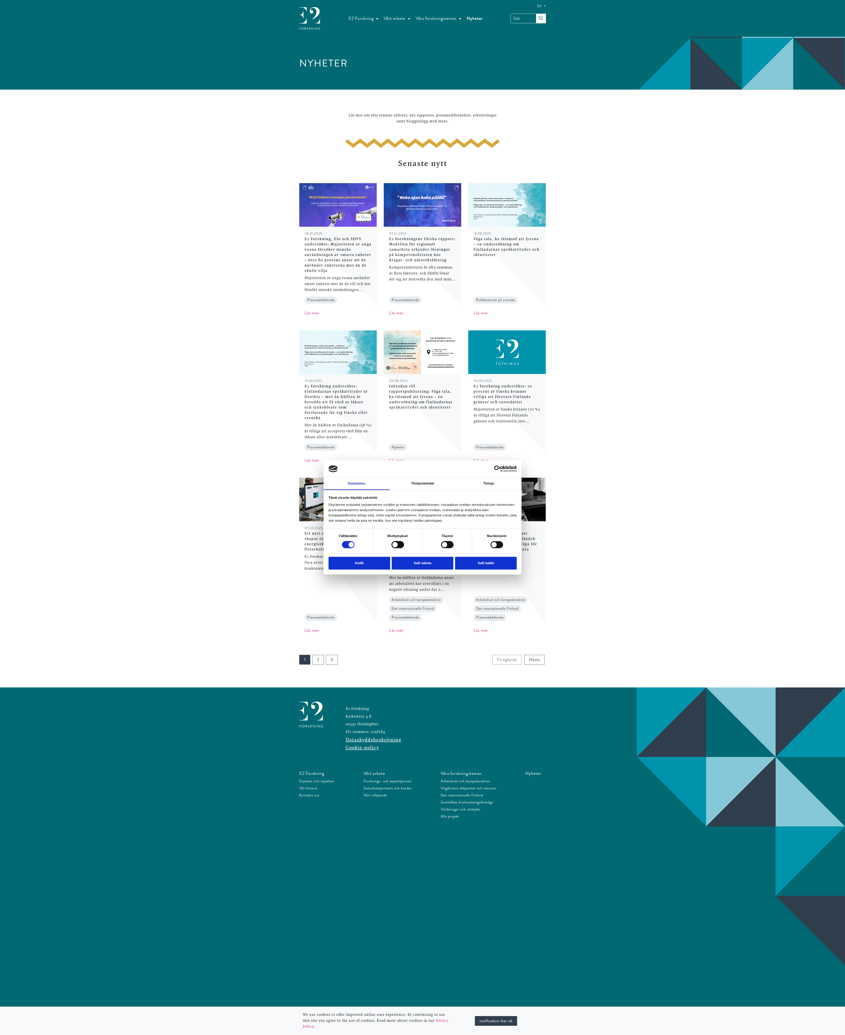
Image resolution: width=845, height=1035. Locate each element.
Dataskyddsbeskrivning (373, 739)
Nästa (537, 659)
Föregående (509, 659)
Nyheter (475, 18)
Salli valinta (422, 563)
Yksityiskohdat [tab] (422, 483)
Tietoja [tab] (488, 483)
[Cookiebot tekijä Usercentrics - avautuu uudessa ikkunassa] (497, 469)
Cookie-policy (362, 747)
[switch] (397, 544)
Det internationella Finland (462, 795)
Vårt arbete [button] (395, 18)
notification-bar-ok (496, 1021)
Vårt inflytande (375, 795)
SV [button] (540, 6)
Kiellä (359, 563)
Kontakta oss (309, 795)
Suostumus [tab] (357, 483)
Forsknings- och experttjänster (388, 781)
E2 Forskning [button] (362, 18)
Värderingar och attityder (460, 809)
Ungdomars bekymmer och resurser (468, 788)
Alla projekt (450, 816)
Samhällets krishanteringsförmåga (467, 802)
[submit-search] (541, 18)
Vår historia (308, 788)
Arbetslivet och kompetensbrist (465, 781)
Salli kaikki (486, 563)
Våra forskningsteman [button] (437, 18)
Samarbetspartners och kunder (388, 788)
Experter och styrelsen (316, 781)
